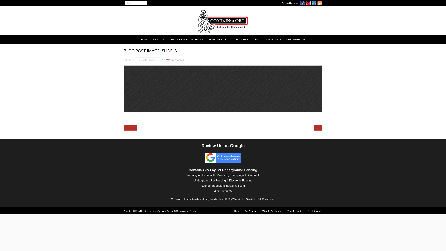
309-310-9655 (223, 190)
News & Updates (295, 39)
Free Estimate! (314, 211)
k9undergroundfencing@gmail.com (223, 185)
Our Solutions (251, 211)
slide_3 (180, 59)
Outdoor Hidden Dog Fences (186, 39)
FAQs (264, 211)
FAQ (257, 39)
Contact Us (271, 39)
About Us (158, 39)
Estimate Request (219, 39)
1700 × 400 (169, 59)
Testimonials (242, 39)
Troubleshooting (295, 211)
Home (144, 39)
